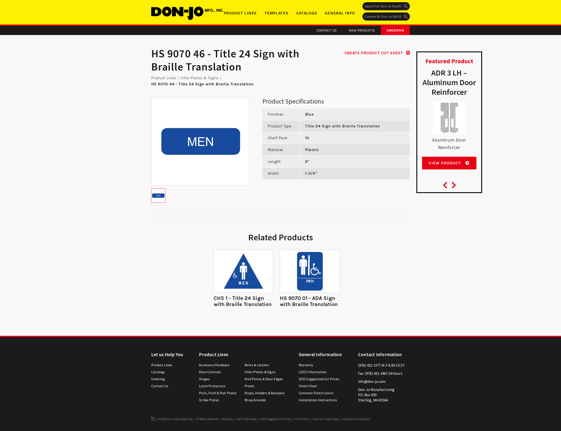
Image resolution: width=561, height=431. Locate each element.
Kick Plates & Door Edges (264, 379)
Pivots (249, 386)
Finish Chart (308, 386)
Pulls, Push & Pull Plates (218, 393)
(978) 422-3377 (369, 365)
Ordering (395, 30)
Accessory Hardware (214, 365)
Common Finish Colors (316, 393)
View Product (445, 163)
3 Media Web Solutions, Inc (153, 419)
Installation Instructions (318, 400)
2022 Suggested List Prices (319, 379)
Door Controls (210, 372)
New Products (362, 30)
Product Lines (240, 13)
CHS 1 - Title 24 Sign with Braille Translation (243, 301)
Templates (276, 13)
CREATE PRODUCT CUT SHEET (374, 53)
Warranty (306, 365)
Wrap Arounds (255, 400)
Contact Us (326, 30)
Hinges (204, 379)
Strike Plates (209, 400)
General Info (340, 13)
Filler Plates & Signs (199, 78)
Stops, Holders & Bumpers (265, 393)
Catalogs (306, 13)
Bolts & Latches (257, 365)
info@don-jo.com (372, 381)
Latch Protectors (212, 386)
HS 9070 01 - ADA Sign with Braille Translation (309, 301)
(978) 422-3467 (376, 373)
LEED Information (313, 372)
